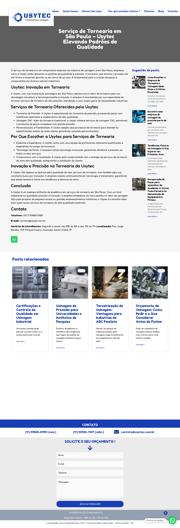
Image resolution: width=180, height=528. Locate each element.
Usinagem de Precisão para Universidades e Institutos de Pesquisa (69, 314)
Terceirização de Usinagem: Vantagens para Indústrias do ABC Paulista (109, 314)
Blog (161, 11)
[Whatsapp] (14, 239)
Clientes (149, 11)
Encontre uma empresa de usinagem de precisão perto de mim (157, 117)
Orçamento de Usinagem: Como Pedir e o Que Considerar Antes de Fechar (149, 314)
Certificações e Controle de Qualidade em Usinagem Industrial (28, 314)
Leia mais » (152, 106)
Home (55, 11)
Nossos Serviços (92, 11)
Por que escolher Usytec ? (124, 11)
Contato (173, 11)
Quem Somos (70, 11)
